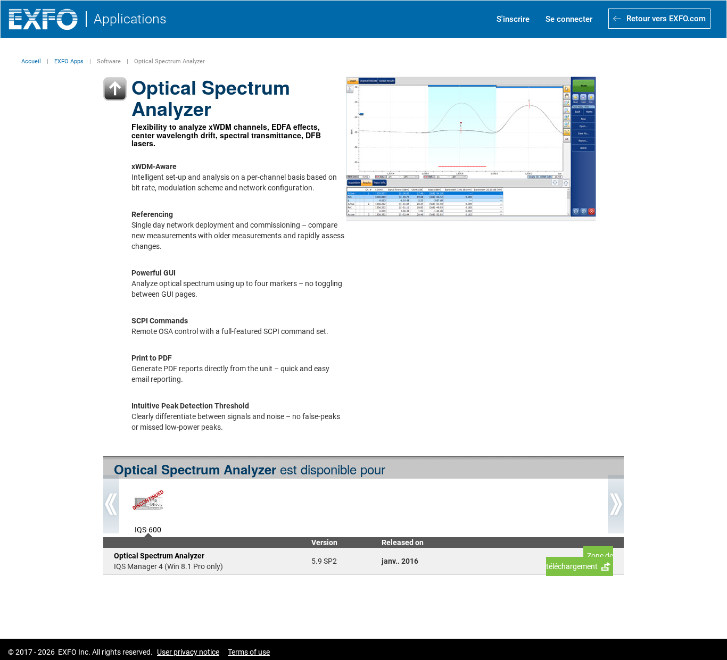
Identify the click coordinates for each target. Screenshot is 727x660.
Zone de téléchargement (579, 561)
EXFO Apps (69, 61)
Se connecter (569, 19)
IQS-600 (148, 528)
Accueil (31, 61)
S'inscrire (513, 19)
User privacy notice (188, 652)
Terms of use (249, 652)
